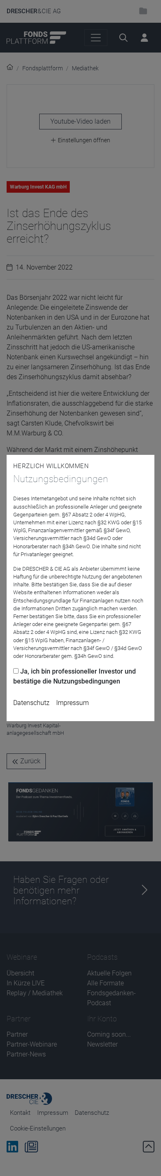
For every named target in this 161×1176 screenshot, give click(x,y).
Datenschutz (31, 703)
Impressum (72, 703)
